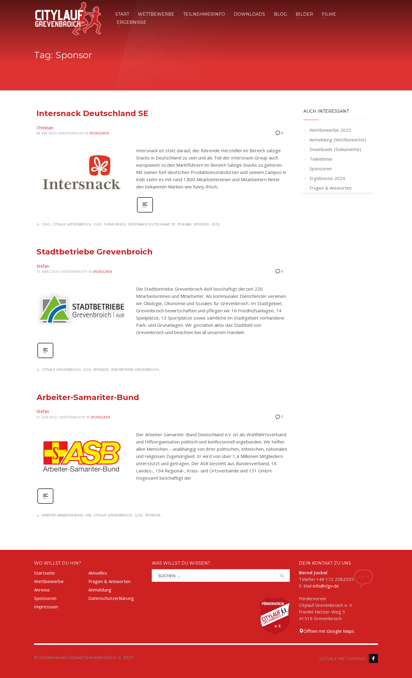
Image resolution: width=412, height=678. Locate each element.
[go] (282, 575)
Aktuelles (97, 573)
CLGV (97, 224)
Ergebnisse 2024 (327, 178)
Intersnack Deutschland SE (92, 113)
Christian (44, 128)
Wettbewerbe (49, 581)
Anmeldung (99, 590)
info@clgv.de (326, 586)
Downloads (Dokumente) (335, 149)
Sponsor (201, 224)
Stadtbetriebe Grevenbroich (94, 252)
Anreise (42, 590)
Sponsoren (99, 133)
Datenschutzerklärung (111, 598)
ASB (88, 515)
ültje (215, 224)
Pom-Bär (184, 224)
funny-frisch (115, 224)
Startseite (44, 573)
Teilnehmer (321, 159)
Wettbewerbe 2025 (330, 130)
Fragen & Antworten (330, 188)
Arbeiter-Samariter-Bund (87, 397)
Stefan (42, 266)
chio (46, 224)
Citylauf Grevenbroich (71, 224)
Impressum (46, 607)
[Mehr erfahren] (145, 212)
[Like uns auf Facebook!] (373, 658)
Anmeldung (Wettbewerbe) (337, 140)
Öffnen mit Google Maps (328, 631)
